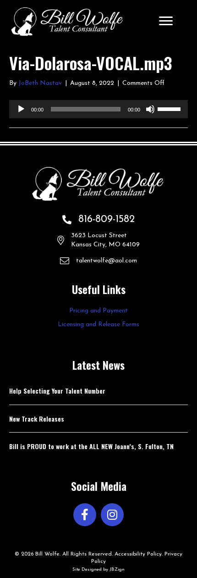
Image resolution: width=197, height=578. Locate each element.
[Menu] (165, 21)
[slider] (170, 108)
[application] (98, 109)
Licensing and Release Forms (98, 324)
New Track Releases (36, 418)
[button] (84, 514)
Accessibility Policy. (139, 554)
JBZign (117, 569)
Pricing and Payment (98, 310)
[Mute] (150, 109)
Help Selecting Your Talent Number (57, 390)
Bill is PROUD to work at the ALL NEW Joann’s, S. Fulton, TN (91, 446)
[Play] (21, 109)
